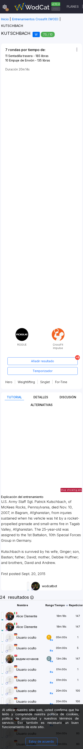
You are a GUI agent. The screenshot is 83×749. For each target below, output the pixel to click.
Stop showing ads (71, 489)
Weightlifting (26, 382)
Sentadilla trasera (20, 56)
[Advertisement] (41, 453)
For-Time (61, 382)
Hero (8, 382)
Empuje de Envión (21, 60)
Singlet (45, 382)
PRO (55, 8)
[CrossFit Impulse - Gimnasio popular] (58, 329)
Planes (73, 6)
